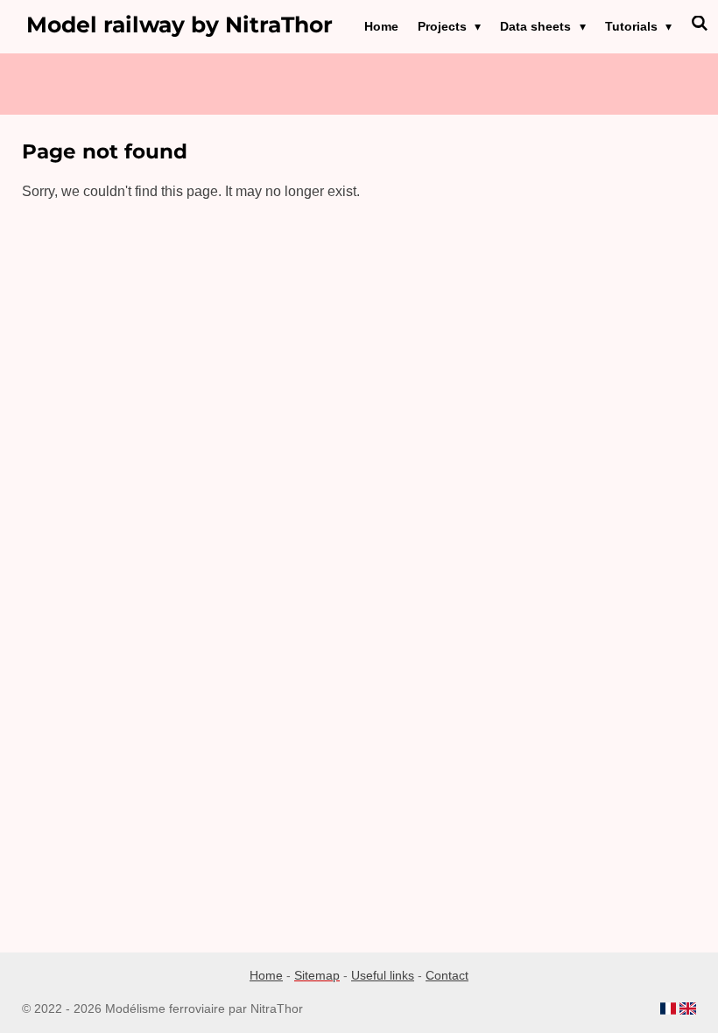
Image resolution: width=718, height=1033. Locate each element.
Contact (447, 975)
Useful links (382, 975)
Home (266, 975)
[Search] (699, 24)
